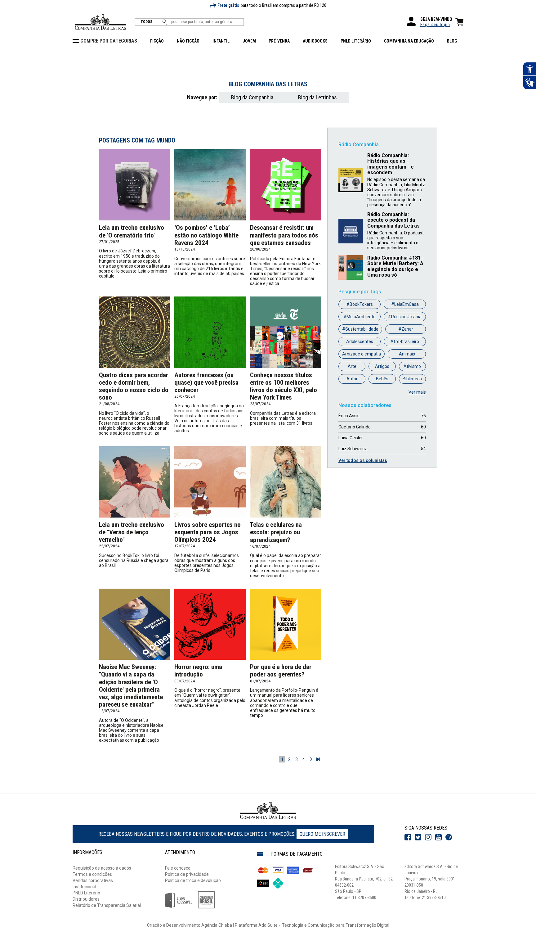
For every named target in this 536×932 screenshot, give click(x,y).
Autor (352, 378)
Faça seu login (435, 24)
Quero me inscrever (322, 834)
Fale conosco (177, 868)
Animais (407, 353)
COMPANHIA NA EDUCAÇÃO (409, 40)
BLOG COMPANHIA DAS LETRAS (268, 84)
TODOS (146, 22)
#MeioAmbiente (359, 316)
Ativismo (412, 366)
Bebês (382, 378)
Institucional (84, 886)
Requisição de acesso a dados (102, 868)
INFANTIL (221, 40)
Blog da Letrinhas (317, 97)
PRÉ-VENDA (279, 40)
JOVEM (249, 40)
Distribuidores (86, 899)
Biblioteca (412, 378)
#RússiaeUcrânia (405, 316)
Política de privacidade (187, 874)
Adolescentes (359, 341)
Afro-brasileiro (405, 341)
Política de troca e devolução (193, 880)
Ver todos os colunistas (362, 460)
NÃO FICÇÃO (188, 40)
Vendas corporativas (93, 880)
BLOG (452, 40)
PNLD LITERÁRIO (356, 40)
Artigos (382, 366)
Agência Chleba (216, 925)
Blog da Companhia (252, 97)
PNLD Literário (86, 892)
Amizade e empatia (361, 353)
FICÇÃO (157, 40)
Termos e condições (92, 874)
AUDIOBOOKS (315, 40)
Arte (352, 366)
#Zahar (405, 329)
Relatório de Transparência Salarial (107, 905)
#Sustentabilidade (360, 329)
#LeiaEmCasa (405, 304)
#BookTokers (359, 304)
